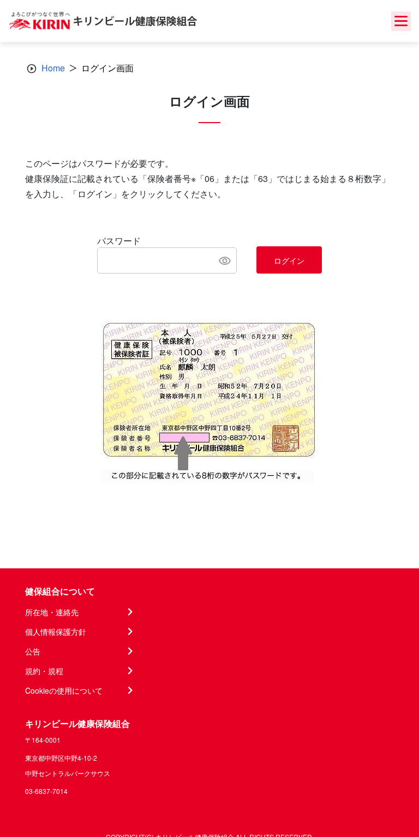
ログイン (289, 260)
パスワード (119, 240)
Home (53, 68)
